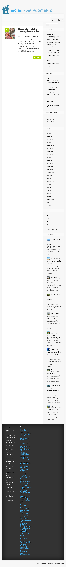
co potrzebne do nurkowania (24, 436)
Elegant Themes (46, 563)
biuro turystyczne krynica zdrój (25, 430)
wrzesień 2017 (50, 184)
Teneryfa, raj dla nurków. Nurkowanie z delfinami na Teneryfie (53, 94)
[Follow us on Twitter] (52, 20)
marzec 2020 (50, 178)
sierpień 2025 (50, 139)
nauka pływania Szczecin (25, 481)
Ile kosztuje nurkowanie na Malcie (25, 448)
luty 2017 (49, 205)
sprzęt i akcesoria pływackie (25, 521)
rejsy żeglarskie (24, 516)
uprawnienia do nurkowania (23, 525)
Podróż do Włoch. (10, 491)
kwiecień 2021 (50, 160)
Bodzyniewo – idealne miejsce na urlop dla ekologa (53, 371)
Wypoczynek (49, 16)
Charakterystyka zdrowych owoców (28, 30)
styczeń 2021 (50, 166)
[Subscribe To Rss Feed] (59, 20)
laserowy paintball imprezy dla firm (25, 473)
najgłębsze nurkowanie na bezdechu (25, 480)
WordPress (61, 563)
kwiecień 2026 (50, 136)
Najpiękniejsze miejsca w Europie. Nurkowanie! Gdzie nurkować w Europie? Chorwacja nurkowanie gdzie (54, 353)
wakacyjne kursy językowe (25, 539)
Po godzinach (42, 16)
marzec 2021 (50, 163)
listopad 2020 (50, 172)
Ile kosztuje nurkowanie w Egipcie (24, 456)
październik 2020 (51, 175)
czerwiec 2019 (50, 181)
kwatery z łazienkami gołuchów (24, 470)
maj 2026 (49, 133)
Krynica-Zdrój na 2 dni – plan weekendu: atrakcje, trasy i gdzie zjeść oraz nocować (54, 50)
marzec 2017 (50, 202)
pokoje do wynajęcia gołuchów (25, 504)
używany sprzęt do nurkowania (25, 527)
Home (5, 16)
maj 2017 (49, 196)
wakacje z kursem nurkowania (25, 536)
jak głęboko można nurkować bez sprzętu (25, 461)
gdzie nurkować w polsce (25, 440)
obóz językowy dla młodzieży (25, 496)
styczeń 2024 (50, 151)
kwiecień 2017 (50, 199)
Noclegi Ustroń (24, 484)
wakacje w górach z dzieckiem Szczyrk (24, 533)
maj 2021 (49, 157)
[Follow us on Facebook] (55, 20)
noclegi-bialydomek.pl (28, 34)
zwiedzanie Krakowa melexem (25, 544)
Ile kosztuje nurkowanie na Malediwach (24, 453)
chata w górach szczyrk (24, 432)
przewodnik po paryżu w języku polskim (24, 510)
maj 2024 (49, 142)
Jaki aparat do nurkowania (25, 462)
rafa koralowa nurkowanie (25, 514)
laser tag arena (25, 474)
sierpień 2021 (50, 154)
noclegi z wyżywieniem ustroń (25, 487)
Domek (27, 436)
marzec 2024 (50, 148)
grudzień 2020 (50, 169)
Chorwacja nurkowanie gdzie (25, 434)
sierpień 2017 (50, 187)
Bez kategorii (22, 16)
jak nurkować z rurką (24, 467)
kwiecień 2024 (50, 145)
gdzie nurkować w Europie (25, 438)
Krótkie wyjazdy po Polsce (32, 16)
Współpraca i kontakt (13, 16)
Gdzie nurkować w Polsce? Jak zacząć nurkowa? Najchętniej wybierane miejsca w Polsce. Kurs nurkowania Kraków (54, 389)
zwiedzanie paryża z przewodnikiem (25, 553)
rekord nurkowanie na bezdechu (24, 518)
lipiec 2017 (49, 190)
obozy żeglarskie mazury (25, 492)
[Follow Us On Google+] (62, 20)
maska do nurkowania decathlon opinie (25, 477)
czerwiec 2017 (50, 193)
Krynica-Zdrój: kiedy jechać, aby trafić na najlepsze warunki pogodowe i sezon (53, 44)
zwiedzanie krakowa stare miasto (24, 548)
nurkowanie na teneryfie (24, 490)
